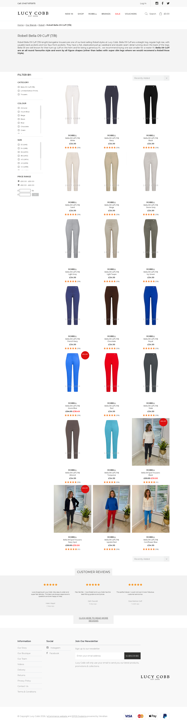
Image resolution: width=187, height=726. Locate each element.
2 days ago (50, 606)
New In (69, 14)
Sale (117, 14)
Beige (22, 115)
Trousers (23, 94)
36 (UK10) (24, 152)
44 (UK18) (24, 167)
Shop (81, 14)
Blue (22, 123)
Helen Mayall (50, 603)
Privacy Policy (24, 681)
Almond (23, 108)
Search (152, 14)
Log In (143, 3)
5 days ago (93, 604)
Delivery (21, 670)
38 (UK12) (24, 156)
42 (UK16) (24, 163)
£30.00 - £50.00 (27, 181)
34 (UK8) (24, 148)
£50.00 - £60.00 (27, 185)
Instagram (55, 648)
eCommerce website (57, 716)
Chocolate (24, 126)
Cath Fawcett (93, 601)
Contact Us (23, 686)
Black (22, 119)
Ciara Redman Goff (135, 601)
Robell (92, 14)
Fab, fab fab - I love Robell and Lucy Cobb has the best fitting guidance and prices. (93, 593)
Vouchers (131, 14)
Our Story (22, 648)
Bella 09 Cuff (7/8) (27, 87)
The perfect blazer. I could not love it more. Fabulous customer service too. (135, 593)
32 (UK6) (23, 145)
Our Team (22, 659)
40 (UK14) (24, 159)
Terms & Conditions (27, 691)
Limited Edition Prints (29, 91)
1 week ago (135, 604)
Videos (21, 664)
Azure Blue (24, 112)
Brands (106, 14)
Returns (21, 675)
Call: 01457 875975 (26, 3)
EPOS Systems (79, 716)
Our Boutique (24, 653)
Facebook (54, 653)
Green (22, 130)
